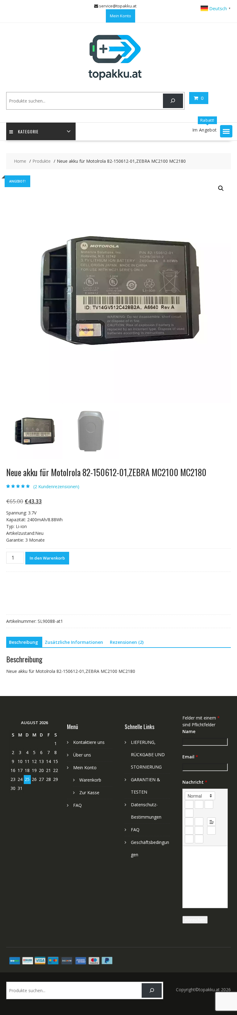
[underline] (209, 804)
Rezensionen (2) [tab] (126, 642)
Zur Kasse (89, 792)
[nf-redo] (199, 839)
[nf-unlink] (199, 830)
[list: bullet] (199, 821)
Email (190, 757)
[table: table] (211, 830)
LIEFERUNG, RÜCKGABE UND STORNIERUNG (148, 754)
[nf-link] (189, 830)
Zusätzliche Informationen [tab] (74, 642)
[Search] (173, 101)
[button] (226, 131)
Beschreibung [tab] (23, 642)
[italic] (199, 804)
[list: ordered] (189, 821)
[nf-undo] (189, 839)
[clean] (189, 813)
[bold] (189, 804)
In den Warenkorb (47, 558)
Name (188, 731)
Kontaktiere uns (89, 742)
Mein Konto (120, 16)
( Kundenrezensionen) (56, 486)
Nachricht (194, 782)
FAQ (77, 805)
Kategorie (28, 131)
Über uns (82, 755)
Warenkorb (90, 780)
